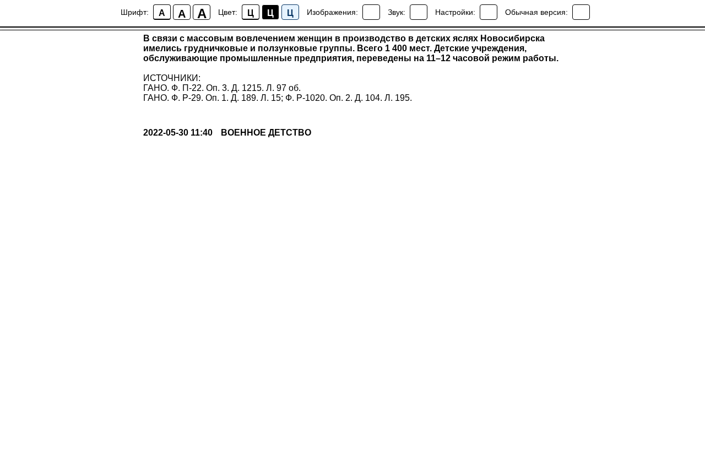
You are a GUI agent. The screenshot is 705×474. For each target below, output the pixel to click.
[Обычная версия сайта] (581, 12)
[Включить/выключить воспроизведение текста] (418, 12)
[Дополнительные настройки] (488, 12)
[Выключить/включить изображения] (371, 12)
